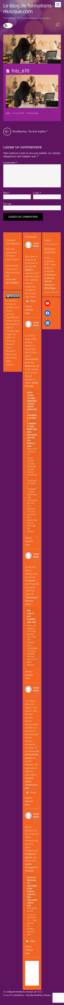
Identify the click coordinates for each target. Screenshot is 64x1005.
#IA (29, 864)
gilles (8, 113)
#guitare (31, 854)
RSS (8, 25)
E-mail (37, 192)
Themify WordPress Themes (38, 995)
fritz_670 (20, 70)
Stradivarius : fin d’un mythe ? (29, 130)
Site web (7, 203)
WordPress (19, 995)
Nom (6, 192)
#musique (29, 386)
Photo (33, 301)
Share (27, 313)
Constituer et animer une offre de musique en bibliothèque (50, 281)
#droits (28, 781)
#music (35, 382)
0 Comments (32, 113)
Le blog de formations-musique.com (21, 991)
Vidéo (32, 941)
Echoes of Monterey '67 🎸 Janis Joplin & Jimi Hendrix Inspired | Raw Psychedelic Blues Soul (32, 891)
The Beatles (30, 580)
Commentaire (10, 162)
